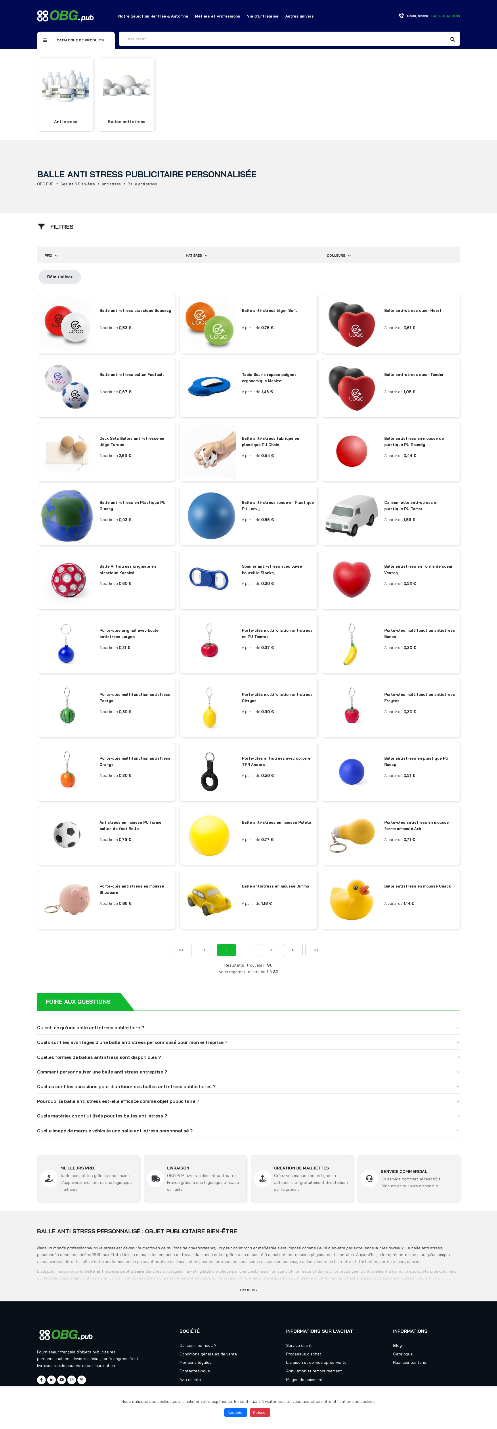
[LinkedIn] (51, 1380)
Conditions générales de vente (208, 1354)
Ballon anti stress (126, 122)
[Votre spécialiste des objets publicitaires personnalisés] (65, 15)
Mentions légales (195, 1362)
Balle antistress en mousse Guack (417, 886)
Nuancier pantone (409, 1362)
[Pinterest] (81, 1380)
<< (181, 950)
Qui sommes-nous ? (198, 1345)
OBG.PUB (45, 184)
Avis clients (190, 1379)
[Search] (453, 39)
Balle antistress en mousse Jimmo (275, 886)
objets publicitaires (98, 1352)
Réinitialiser (59, 276)
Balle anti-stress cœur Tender (414, 374)
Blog (397, 1345)
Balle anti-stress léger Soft (269, 310)
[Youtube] (61, 1380)
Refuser (260, 1412)
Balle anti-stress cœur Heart (412, 310)
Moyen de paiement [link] (304, 1379)
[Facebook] (41, 1380)
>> (316, 950)
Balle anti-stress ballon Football (132, 374)
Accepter (236, 1412)
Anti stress (65, 122)
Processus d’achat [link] (303, 1354)
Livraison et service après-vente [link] (316, 1362)
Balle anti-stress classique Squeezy (135, 310)
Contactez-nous (194, 1371)
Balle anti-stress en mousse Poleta (276, 822)
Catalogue (403, 1354)
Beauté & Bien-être (77, 184)
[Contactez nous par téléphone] (401, 16)
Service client (299, 1345)
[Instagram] (71, 1380)
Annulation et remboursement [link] (314, 1371)
